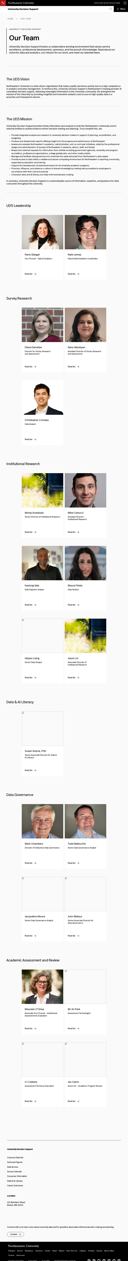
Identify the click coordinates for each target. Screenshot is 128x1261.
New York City (72, 1251)
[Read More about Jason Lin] (85, 651)
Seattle (99, 1251)
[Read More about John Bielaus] (85, 909)
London (47, 1251)
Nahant (61, 1251)
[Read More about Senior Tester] (42, 247)
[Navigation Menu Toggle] (121, 9)
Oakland (83, 1251)
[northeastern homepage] (3, 9)
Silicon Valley (109, 1251)
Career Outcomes (15, 1185)
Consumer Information (17, 1176)
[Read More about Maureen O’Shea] (42, 1002)
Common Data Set (15, 1157)
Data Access (12, 1167)
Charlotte (39, 1251)
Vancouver (20, 1255)
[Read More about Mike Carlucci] (85, 505)
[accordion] (111, 9)
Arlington (11, 1251)
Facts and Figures (14, 1162)
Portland (91, 1251)
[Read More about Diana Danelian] (42, 340)
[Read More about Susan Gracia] (42, 743)
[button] (15, 1234)
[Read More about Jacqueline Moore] (42, 909)
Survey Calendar (14, 1171)
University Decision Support (20, 1149)
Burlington (29, 1251)
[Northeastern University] (21, 3)
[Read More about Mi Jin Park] (85, 1002)
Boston (20, 1251)
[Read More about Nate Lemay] (85, 247)
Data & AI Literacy (15, 1181)
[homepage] (23, 10)
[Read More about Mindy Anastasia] (42, 505)
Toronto (11, 1255)
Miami (54, 1251)
